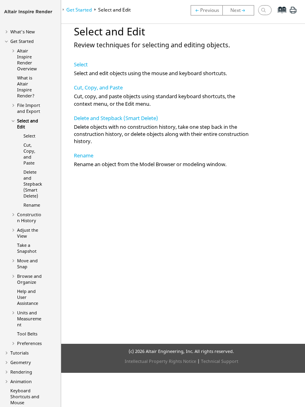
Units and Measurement (29, 319)
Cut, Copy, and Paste (29, 154)
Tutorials (19, 353)
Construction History (29, 217)
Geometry (20, 362)
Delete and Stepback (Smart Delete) (32, 184)
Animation (21, 381)
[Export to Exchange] (206, 10)
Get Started (22, 41)
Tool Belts (27, 334)
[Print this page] (293, 13)
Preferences (29, 343)
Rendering (21, 372)
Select (29, 136)
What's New (22, 32)
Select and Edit (114, 9)
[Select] (240, 10)
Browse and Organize (29, 279)
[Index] (279, 15)
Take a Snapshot (27, 248)
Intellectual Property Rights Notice (160, 361)
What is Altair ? (26, 87)
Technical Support (219, 361)
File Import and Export (28, 108)
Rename (31, 205)
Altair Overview (27, 60)
